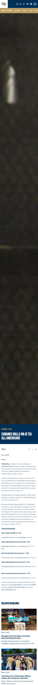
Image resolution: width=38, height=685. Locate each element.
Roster (25, 10)
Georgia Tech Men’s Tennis (16, 587)
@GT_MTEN (17, 585)
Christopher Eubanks (7, 466)
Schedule (17, 10)
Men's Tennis (6, 10)
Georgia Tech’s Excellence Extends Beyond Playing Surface (15, 637)
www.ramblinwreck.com (8, 589)
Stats (30, 10)
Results (3, 459)
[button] (17, 4)
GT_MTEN (33, 585)
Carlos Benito (22, 537)
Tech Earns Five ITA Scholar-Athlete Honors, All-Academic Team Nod (16, 677)
